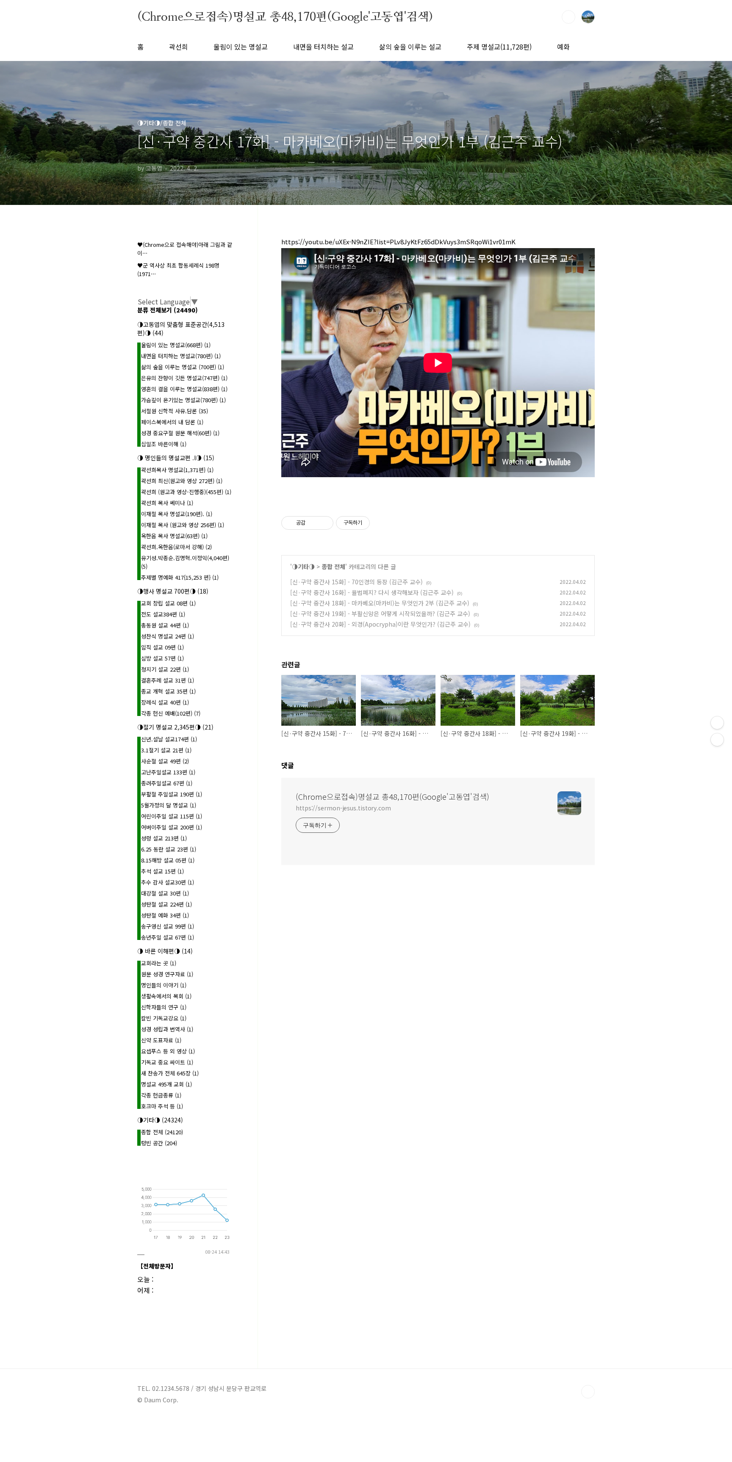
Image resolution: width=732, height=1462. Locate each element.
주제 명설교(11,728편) (499, 46)
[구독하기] (717, 739)
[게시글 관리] (324, 523)
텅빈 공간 (159, 1143)
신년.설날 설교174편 (169, 739)
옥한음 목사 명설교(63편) (174, 536)
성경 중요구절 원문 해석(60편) (180, 433)
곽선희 (178, 46)
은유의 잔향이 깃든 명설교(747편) (184, 378)
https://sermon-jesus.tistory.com (343, 808)
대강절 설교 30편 (165, 893)
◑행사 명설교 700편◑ (172, 591)
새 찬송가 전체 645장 (170, 1073)
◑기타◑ (303, 566)
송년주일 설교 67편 (167, 937)
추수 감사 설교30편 (167, 882)
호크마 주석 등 (162, 1106)
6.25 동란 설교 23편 (168, 849)
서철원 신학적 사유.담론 (174, 411)
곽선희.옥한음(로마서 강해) (176, 547)
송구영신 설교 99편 (167, 926)
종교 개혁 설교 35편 (168, 691)
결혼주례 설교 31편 (167, 680)
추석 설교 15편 (162, 871)
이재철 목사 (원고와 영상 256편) (182, 525)
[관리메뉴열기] (717, 722)
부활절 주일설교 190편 (171, 794)
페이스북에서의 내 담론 (172, 422)
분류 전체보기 (167, 310)
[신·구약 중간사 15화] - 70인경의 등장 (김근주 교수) (356, 582)
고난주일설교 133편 (168, 772)
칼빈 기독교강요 (163, 1018)
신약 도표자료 (161, 1040)
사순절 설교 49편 (165, 761)
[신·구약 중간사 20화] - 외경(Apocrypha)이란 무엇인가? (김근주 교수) (380, 624)
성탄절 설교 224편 (166, 904)
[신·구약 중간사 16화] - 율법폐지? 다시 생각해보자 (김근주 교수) (372, 592)
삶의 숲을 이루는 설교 (410, 46)
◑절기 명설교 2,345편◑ (175, 727)
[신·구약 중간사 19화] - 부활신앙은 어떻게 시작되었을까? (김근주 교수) (380, 613)
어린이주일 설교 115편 (171, 816)
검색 (568, 17)
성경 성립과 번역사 (167, 1029)
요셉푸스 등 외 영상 (168, 1051)
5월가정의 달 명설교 (168, 805)
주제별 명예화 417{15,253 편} (180, 577)
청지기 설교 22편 (165, 669)
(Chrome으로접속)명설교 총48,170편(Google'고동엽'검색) (285, 16)
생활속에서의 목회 (166, 996)
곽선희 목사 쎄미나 (167, 503)
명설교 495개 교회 (166, 1084)
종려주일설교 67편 (166, 783)
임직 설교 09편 (162, 647)
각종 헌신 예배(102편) (170, 713)
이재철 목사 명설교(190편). (176, 514)
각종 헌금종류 (161, 1095)
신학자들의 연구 (163, 1007)
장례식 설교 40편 (165, 702)
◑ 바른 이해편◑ (165, 951)
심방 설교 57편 (162, 658)
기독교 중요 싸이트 (167, 1062)
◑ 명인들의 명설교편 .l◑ (175, 457)
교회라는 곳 (158, 963)
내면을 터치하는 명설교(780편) (181, 356)
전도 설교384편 (163, 614)
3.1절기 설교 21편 (166, 750)
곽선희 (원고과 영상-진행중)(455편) (186, 492)
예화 (563, 46)
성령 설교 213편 (164, 838)
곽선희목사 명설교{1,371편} (177, 470)
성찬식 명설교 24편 (167, 636)
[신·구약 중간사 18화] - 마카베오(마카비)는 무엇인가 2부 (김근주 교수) (379, 603)
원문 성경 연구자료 (167, 974)
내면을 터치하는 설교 (323, 46)
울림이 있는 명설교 (241, 46)
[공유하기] (313, 523)
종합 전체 (333, 566)
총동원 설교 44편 (165, 625)
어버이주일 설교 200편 (171, 827)
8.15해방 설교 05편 (167, 860)
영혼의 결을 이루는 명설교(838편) (184, 389)
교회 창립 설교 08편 (168, 603)
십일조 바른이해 (163, 444)
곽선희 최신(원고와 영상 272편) (181, 481)
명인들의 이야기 (163, 985)
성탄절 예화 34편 (165, 915)
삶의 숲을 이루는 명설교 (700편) (182, 367)
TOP (588, 1391)
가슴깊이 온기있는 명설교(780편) (183, 400)
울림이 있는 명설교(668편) (176, 345)
